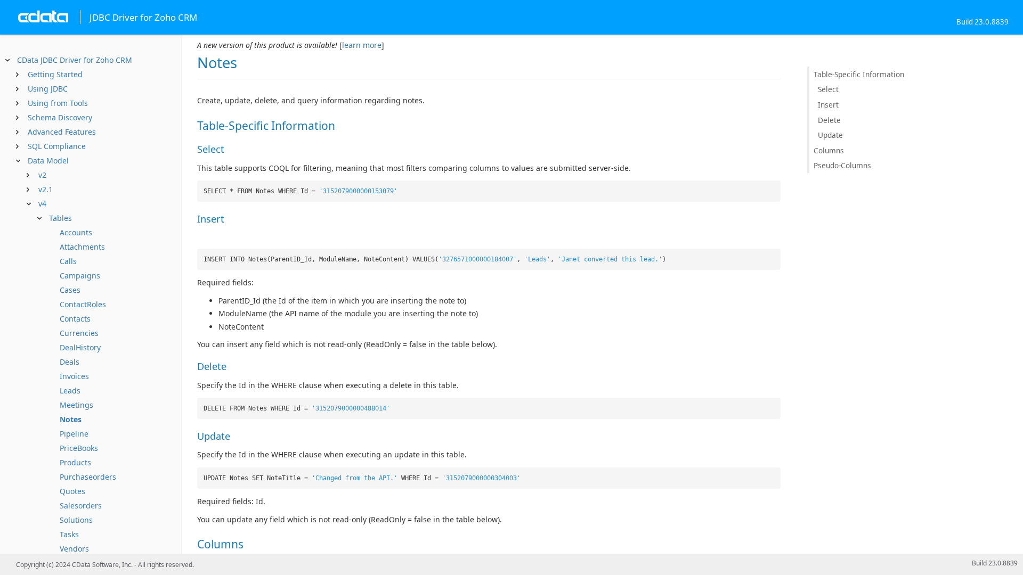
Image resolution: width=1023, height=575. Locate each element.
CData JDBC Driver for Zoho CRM (74, 60)
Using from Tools (58, 103)
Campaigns (80, 275)
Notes (71, 419)
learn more (361, 45)
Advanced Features (62, 132)
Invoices (74, 376)
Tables (60, 218)
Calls (68, 261)
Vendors (74, 549)
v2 (42, 175)
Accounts (76, 232)
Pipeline (74, 434)
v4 (42, 204)
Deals (69, 362)
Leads (70, 390)
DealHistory (80, 347)
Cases (70, 290)
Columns (829, 150)
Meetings (76, 405)
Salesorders (81, 505)
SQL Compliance (57, 146)
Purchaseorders (88, 477)
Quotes (72, 491)
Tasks (69, 534)
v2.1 (45, 189)
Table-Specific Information (859, 74)
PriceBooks (79, 448)
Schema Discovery (60, 117)
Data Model (48, 160)
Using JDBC (48, 89)
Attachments (82, 247)
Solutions (76, 520)
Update (830, 135)
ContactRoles (83, 304)
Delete (829, 120)
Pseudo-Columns (842, 165)
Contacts (75, 319)
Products (75, 462)
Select (828, 89)
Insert (828, 105)
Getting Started (55, 74)
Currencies (79, 333)
